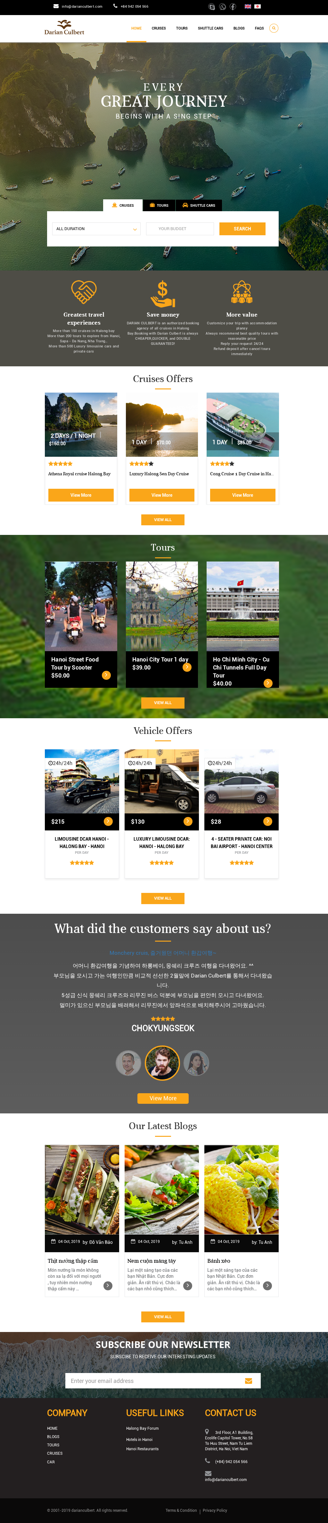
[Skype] (213, 8)
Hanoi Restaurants (142, 1449)
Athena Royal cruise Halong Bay (79, 473)
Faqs (259, 28)
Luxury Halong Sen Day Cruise (159, 473)
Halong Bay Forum (142, 1428)
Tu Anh (186, 1242)
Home (136, 28)
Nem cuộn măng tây (151, 1261)
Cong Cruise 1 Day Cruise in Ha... (242, 473)
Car (51, 1462)
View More (80, 495)
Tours (182, 28)
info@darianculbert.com (82, 6)
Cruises (159, 28)
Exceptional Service (163, 953)
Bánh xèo (218, 1261)
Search (242, 228)
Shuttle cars (210, 28)
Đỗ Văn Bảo (101, 1242)
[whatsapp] (223, 8)
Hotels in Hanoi (139, 1439)
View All (163, 519)
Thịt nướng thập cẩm (73, 1261)
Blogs (239, 28)
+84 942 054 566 (134, 6)
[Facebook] (233, 8)
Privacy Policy (215, 1510)
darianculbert (82, 1510)
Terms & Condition (181, 1510)
